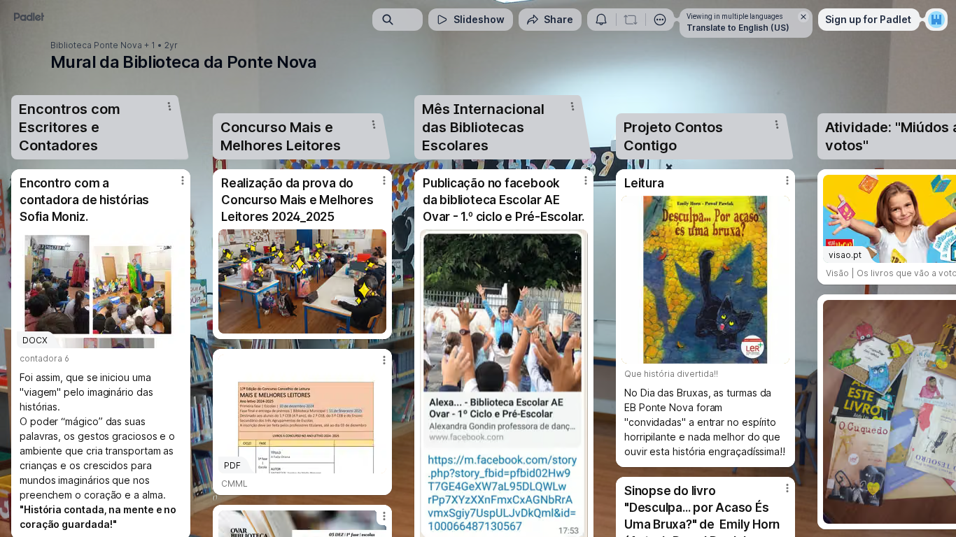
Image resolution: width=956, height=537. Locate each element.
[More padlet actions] (660, 19)
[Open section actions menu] (169, 106)
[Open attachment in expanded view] (302, 281)
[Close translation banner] (803, 16)
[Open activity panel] (601, 19)
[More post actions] (182, 180)
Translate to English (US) (738, 27)
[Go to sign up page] (936, 19)
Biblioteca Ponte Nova (96, 45)
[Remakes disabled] (631, 19)
